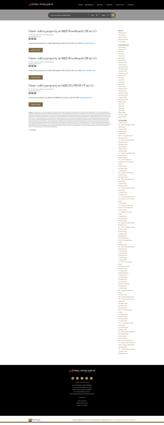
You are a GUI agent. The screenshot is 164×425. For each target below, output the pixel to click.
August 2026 (122, 49)
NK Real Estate (42, 123)
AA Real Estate (70, 119)
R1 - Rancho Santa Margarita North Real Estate (45, 125)
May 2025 (121, 82)
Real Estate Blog (123, 39)
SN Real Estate (122, 347)
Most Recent (122, 47)
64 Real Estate (32, 115)
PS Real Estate (32, 125)
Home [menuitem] (80, 5)
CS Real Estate (70, 121)
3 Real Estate (44, 113)
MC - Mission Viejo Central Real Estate (97, 122)
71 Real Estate (51, 116)
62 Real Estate (37, 36)
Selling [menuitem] (109, 5)
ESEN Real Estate (83, 121)
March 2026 (122, 60)
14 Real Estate (37, 112)
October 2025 (122, 71)
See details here (89, 43)
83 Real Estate (83, 118)
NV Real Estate (70, 123)
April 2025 (121, 84)
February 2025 (122, 88)
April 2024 (121, 110)
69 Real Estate (95, 115)
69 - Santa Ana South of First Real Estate (83, 115)
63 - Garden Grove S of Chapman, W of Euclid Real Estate (99, 113)
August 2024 (122, 101)
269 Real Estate (122, 142)
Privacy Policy (114, 420)
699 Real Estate (102, 115)
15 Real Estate (61, 112)
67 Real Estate (45, 115)
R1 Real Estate (59, 125)
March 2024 (122, 112)
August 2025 (122, 75)
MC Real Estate (122, 303)
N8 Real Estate (35, 123)
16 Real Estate (68, 112)
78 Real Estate (57, 118)
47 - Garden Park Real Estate (67, 113)
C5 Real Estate (42, 121)
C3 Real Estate (122, 255)
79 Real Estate (64, 118)
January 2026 (122, 64)
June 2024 (121, 106)
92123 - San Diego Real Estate (59, 119)
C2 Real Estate (102, 119)
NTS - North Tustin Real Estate (52, 123)
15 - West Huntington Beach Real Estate (49, 112)
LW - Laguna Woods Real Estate (62, 122)
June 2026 (121, 53)
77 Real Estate (50, 118)
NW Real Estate (77, 123)
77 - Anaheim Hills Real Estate (40, 118)
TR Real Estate (47, 126)
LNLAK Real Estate (38, 122)
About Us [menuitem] (119, 5)
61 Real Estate (77, 113)
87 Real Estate (35, 119)
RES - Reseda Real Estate (74, 125)
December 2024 (123, 93)
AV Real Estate (88, 119)
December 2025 (123, 67)
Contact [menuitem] (130, 5)
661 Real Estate (38, 115)
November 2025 (123, 69)
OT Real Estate (84, 123)
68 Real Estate (64, 115)
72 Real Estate (84, 116)
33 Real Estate (50, 113)
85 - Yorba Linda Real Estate (92, 118)
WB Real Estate (54, 126)
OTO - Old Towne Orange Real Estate (95, 123)
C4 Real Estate (35, 121)
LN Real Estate (122, 281)
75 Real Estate (122, 209)
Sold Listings (122, 41)
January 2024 (122, 117)
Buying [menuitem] (99, 5)
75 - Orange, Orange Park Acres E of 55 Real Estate (99, 116)
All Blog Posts (122, 33)
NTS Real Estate (62, 123)
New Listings (122, 35)
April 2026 (121, 58)
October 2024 (122, 97)
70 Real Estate (45, 116)
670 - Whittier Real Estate (54, 115)
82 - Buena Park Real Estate (73, 118)
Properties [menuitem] (89, 5)
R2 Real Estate (65, 125)
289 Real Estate (37, 113)
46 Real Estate (57, 113)
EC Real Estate (76, 121)
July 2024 (121, 104)
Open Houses (122, 37)
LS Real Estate (46, 122)
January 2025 (122, 90)
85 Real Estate (102, 118)
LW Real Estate (73, 122)
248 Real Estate (92, 112)
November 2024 (123, 95)
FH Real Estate (91, 121)
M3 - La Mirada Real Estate (82, 122)
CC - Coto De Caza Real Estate (51, 121)
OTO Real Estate (107, 123)
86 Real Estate (122, 231)
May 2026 (121, 56)
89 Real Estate (42, 119)
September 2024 (123, 99)
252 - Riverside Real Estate (101, 112)
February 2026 (122, 62)
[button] (72, 378)
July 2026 (121, 51)
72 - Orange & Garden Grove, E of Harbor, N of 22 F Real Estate (68, 116)
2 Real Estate (74, 112)
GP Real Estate (98, 121)
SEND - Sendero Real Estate (99, 125)
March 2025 (122, 86)
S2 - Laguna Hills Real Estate (86, 125)
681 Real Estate (70, 115)
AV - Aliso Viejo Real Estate (79, 119)
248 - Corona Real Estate (83, 112)
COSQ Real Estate (62, 121)
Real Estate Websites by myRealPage (126, 420)
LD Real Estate (105, 121)
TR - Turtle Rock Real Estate (38, 126)
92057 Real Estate (49, 119)
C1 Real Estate (95, 119)
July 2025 (121, 77)
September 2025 (123, 73)
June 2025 (121, 80)
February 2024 (122, 114)
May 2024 (121, 108)
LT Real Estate (52, 122)
